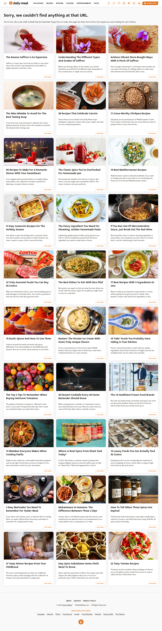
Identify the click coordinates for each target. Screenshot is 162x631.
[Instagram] (124, 3)
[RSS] (139, 3)
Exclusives (38, 3)
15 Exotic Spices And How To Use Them (28, 338)
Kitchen (59, 3)
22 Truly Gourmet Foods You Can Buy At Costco (27, 284)
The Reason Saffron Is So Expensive (26, 57)
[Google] (134, 3)
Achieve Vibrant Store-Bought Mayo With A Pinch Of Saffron (132, 58)
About (69, 601)
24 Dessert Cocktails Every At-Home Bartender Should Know (79, 396)
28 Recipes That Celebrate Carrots (78, 113)
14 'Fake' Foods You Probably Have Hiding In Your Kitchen (130, 340)
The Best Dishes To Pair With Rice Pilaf (80, 282)
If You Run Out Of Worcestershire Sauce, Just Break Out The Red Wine (131, 227)
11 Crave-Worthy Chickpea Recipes (130, 113)
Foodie (76, 614)
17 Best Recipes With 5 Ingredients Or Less (132, 284)
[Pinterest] (119, 3)
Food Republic (87, 614)
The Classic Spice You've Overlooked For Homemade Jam (79, 171)
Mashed (98, 614)
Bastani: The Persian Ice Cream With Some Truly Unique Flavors (79, 340)
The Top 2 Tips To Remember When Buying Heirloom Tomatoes (26, 396)
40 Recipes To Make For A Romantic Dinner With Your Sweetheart (26, 171)
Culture (70, 3)
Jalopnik (50, 614)
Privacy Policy (89, 601)
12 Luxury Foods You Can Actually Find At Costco (133, 452)
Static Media (67, 605)
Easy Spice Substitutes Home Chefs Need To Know (78, 565)
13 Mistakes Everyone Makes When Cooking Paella (26, 452)
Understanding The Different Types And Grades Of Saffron (79, 58)
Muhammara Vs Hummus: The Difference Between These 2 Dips (77, 509)
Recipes (49, 3)
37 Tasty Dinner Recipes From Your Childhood (26, 565)
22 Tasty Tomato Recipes (125, 563)
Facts (96, 3)
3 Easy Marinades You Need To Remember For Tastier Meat (23, 509)
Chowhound (67, 614)
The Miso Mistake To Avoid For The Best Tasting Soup (26, 115)
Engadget (41, 614)
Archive (77, 601)
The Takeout (120, 614)
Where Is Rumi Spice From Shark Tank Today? (80, 452)
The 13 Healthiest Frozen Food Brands (132, 395)
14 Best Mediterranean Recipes (128, 170)
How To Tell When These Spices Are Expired (131, 509)
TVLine (57, 614)
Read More (48, 77)
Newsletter (151, 3)
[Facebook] (109, 3)
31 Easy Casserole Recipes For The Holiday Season (25, 227)
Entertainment (84, 3)
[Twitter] (114, 3)
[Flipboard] (129, 3)
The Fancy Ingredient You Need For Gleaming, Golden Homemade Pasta (79, 227)
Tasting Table (108, 614)
